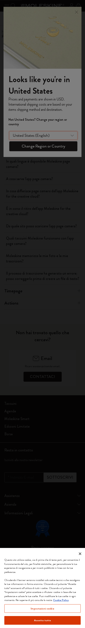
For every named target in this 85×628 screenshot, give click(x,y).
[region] (42, 588)
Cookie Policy (61, 600)
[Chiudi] (80, 553)
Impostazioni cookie (42, 608)
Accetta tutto (42, 620)
